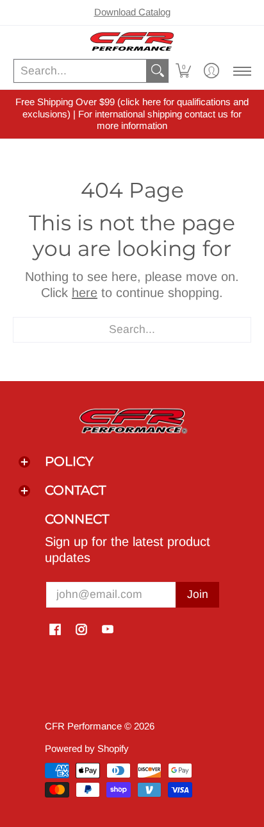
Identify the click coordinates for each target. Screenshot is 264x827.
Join (197, 594)
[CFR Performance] (132, 41)
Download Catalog (132, 11)
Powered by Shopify (87, 748)
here (84, 293)
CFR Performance (83, 725)
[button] (183, 71)
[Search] (158, 71)
